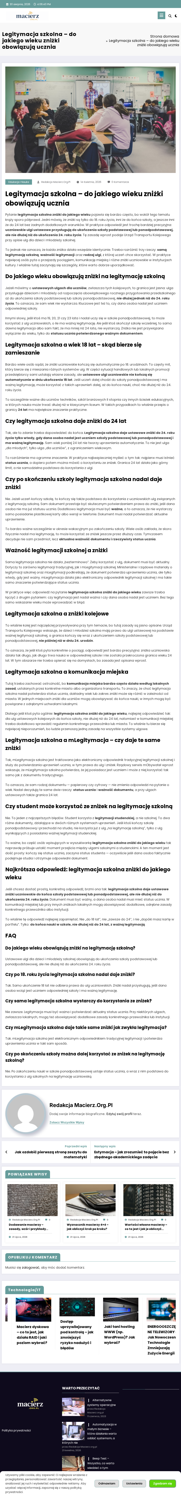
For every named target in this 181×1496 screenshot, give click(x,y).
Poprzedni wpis (76, 1146)
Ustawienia (134, 1483)
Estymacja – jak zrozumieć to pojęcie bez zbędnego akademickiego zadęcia (131, 1155)
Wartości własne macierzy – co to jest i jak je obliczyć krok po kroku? (146, 1227)
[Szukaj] (170, 16)
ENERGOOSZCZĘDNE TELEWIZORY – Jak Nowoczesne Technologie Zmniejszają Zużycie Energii (83, 1340)
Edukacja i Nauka (18, 182)
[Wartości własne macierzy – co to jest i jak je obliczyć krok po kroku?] (148, 1200)
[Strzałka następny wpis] (175, 1152)
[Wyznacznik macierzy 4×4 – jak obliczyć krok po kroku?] (90, 1200)
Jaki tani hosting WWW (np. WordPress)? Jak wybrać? (39, 1334)
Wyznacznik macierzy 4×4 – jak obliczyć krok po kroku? (88, 1227)
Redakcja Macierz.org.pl (55, 182)
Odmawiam (106, 1483)
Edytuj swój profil (119, 1114)
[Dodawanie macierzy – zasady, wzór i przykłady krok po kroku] (32, 1200)
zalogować (30, 1267)
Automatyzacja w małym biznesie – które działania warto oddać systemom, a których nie (89, 1434)
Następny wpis (105, 1146)
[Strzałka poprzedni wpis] (6, 1152)
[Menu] (161, 15)
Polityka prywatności (16, 1431)
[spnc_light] (176, 15)
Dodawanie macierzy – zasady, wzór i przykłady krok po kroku (27, 1227)
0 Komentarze (120, 182)
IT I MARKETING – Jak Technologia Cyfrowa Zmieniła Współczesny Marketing (127, 1337)
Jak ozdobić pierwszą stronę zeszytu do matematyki (51, 1155)
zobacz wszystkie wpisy (66, 1122)
